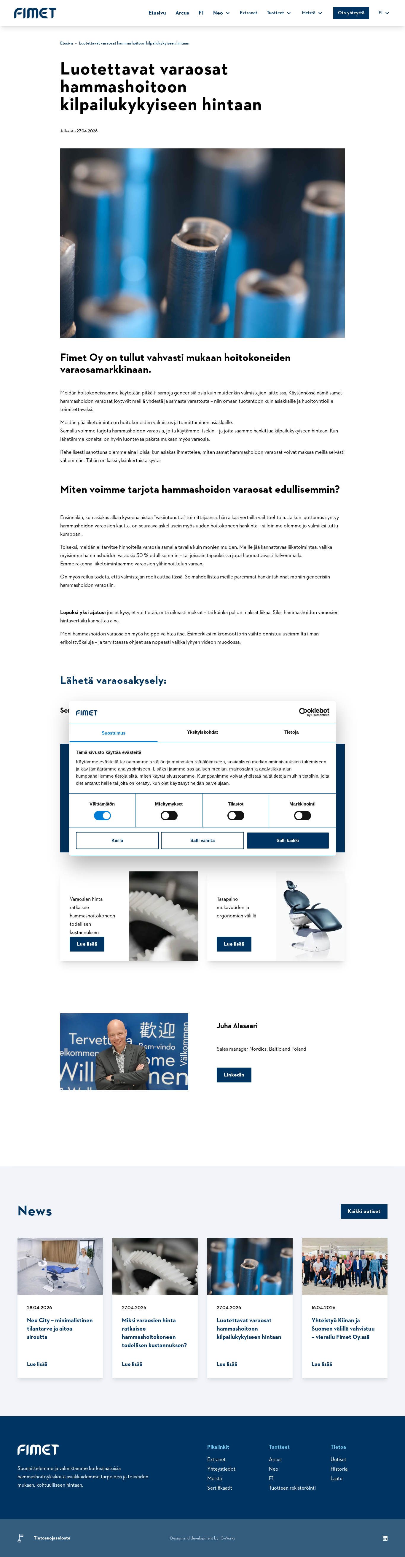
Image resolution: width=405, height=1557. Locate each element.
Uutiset (338, 1459)
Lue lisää (87, 944)
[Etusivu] (35, 13)
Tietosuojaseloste (52, 1538)
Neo (273, 1469)
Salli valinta (202, 840)
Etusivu (157, 13)
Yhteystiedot (221, 1469)
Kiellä (117, 840)
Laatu (336, 1478)
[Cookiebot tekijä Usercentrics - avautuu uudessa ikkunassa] (303, 712)
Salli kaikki (288, 840)
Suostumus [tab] (114, 732)
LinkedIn (234, 1075)
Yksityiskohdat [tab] (202, 732)
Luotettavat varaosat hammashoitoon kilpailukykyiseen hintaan (134, 43)
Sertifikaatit (219, 1488)
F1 (201, 13)
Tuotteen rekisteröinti (292, 1488)
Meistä (214, 1478)
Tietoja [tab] (291, 732)
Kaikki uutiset (364, 1211)
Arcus (182, 13)
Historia (339, 1469)
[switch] (169, 815)
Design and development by (202, 1538)
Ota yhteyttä (351, 13)
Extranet (248, 13)
